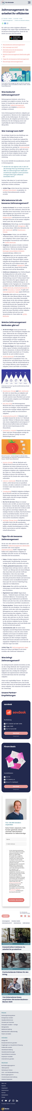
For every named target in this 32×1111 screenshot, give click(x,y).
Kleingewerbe (5, 1027)
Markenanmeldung (7, 1029)
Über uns (4, 1083)
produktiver (21, 107)
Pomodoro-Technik (14, 290)
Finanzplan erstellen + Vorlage (10, 1024)
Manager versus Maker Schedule (13, 251)
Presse (3, 1097)
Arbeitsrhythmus (7, 550)
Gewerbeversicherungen (8, 1052)
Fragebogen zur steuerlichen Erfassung (12, 1045)
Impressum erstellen (7, 1056)
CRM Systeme (5, 1068)
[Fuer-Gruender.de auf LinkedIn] (17, 1101)
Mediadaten (5, 1095)
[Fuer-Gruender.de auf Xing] (2, 1101)
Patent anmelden (6, 1034)
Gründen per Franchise (8, 1022)
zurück (5, 916)
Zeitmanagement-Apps (11, 292)
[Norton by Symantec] (5, 1108)
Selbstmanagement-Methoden (18, 546)
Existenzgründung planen (8, 1015)
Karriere (4, 1086)
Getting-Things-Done (10, 520)
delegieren (21, 226)
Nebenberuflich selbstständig (9, 1031)
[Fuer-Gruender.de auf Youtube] (6, 1101)
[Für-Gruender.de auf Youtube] (21, 916)
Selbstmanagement (17, 105)
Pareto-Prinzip (8, 462)
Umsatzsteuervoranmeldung (9, 1077)
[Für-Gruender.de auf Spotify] (25, 916)
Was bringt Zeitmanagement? (13, 61)
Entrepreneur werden (7, 1018)
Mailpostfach (7, 217)
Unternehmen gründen (8, 1059)
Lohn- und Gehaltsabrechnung (10, 1072)
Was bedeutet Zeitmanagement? (14, 45)
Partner (4, 1092)
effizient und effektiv (10, 190)
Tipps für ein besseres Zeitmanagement (16, 59)
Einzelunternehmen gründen (9, 1043)
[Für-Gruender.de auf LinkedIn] (28, 916)
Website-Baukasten (7, 1079)
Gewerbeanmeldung (7, 1049)
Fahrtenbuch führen (7, 1070)
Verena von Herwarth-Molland (22, 20)
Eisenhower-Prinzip (9, 391)
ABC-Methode (7, 230)
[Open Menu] (28, 2)
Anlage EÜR (4, 1040)
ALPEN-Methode (10, 242)
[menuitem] (16, 1015)
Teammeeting (24, 147)
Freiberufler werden (7, 1047)
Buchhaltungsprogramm (8, 1065)
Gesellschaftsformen (7, 1020)
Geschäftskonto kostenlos (9, 1054)
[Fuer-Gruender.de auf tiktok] (9, 1101)
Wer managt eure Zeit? (10, 47)
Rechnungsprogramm (8, 1074)
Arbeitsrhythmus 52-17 (21, 288)
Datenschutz (5, 1090)
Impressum (5, 1088)
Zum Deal (16, 733)
